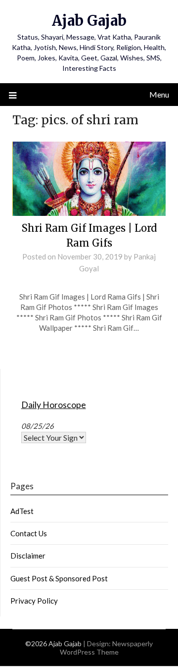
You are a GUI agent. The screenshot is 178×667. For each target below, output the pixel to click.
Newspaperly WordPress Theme (106, 647)
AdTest (22, 511)
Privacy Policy (34, 600)
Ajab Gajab (89, 20)
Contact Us (28, 533)
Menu (159, 94)
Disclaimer (27, 555)
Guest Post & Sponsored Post (59, 578)
